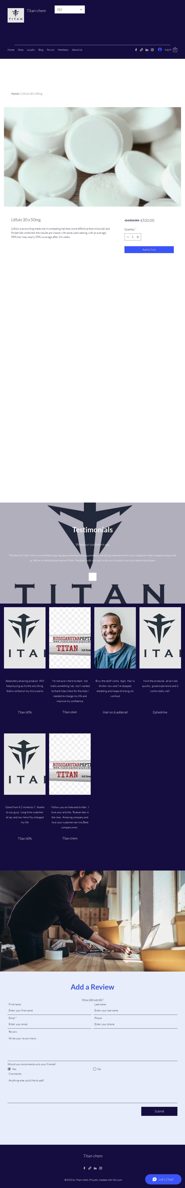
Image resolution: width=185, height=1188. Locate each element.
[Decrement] (127, 237)
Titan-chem (36, 10)
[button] (175, 49)
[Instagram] (152, 50)
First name (15, 1004)
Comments (15, 1073)
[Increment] (138, 237)
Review (13, 1031)
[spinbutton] (133, 237)
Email (12, 1018)
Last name (100, 1004)
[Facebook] (136, 50)
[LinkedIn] (147, 50)
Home (15, 93)
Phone (98, 1018)
